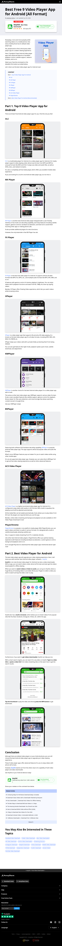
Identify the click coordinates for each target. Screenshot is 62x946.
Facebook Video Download (13, 838)
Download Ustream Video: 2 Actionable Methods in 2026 (22, 815)
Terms (13, 934)
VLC (11, 77)
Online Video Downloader (25, 841)
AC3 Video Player (14, 93)
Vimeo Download (36, 844)
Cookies (43, 934)
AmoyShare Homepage (7, 2)
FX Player (12, 82)
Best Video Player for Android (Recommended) (24, 98)
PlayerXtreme (14, 95)
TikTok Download (10, 848)
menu (60, 2)
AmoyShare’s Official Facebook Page (55, 922)
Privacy (18, 934)
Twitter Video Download (28, 838)
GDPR (38, 934)
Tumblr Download (36, 848)
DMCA (33, 934)
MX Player (13, 80)
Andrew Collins (11, 18)
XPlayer (12, 85)
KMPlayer (13, 87)
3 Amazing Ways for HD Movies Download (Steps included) (23, 795)
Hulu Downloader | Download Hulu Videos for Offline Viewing (24, 800)
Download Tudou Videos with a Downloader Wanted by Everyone (24, 797)
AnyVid (45, 559)
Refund (48, 934)
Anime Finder (46, 848)
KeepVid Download (24, 844)
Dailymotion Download (23, 848)
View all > (31, 822)
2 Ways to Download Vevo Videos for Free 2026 (19, 812)
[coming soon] (51, 922)
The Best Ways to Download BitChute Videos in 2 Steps (22, 803)
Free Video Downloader (38, 870)
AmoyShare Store (23, 881)
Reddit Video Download (49, 844)
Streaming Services (39, 841)
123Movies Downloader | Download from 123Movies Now (22, 818)
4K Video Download (11, 841)
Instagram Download (11, 844)
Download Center (9, 881)
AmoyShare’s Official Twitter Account (59, 922)
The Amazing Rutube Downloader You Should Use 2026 (22, 806)
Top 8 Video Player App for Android (21, 75)
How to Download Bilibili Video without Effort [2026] (21, 809)
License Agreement (26, 934)
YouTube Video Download (12, 851)
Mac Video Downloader (43, 838)
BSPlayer (12, 90)
